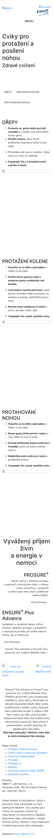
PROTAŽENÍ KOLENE (27, 91)
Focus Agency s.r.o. (24, 833)
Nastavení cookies (18, 774)
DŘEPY (8, 91)
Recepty (12, 767)
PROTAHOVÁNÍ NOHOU (17, 102)
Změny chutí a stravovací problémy (28, 752)
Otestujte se (14, 763)
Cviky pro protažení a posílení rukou (13, 671)
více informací (39, 602)
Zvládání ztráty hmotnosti (22, 749)
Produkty (13, 759)
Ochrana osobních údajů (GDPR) (26, 770)
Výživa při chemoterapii (21, 756)
